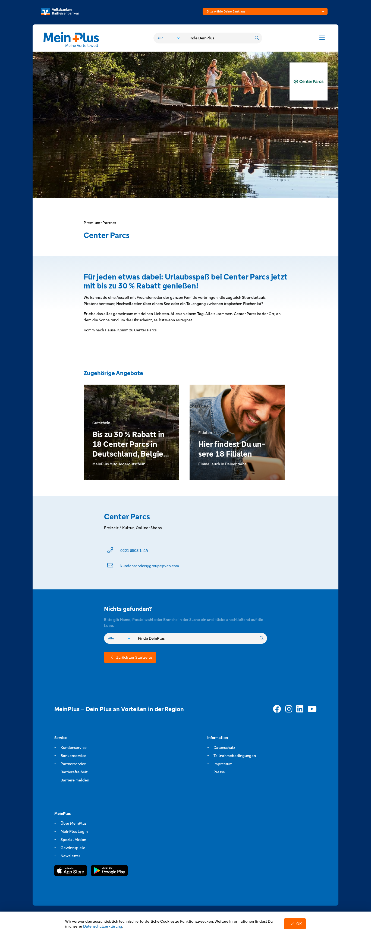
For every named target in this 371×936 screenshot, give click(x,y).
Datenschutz (224, 747)
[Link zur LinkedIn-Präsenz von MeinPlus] (299, 709)
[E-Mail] (110, 565)
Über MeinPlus (73, 823)
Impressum (222, 763)
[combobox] (265, 11)
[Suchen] (256, 38)
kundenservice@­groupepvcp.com (149, 565)
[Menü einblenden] (322, 38)
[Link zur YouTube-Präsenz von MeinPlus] (312, 709)
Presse (219, 771)
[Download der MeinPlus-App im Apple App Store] (70, 871)
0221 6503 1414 (134, 550)
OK (299, 923)
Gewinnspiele (73, 847)
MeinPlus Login (74, 831)
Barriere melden (75, 780)
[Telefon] (110, 550)
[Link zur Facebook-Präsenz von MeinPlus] (277, 709)
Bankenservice (73, 755)
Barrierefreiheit (74, 771)
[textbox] (265, 11)
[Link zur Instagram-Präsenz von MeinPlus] (288, 709)
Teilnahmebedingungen (234, 755)
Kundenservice (74, 747)
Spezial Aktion (73, 839)
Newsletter (70, 855)
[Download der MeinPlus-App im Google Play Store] (109, 871)
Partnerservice (73, 763)
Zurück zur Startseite (134, 657)
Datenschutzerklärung (102, 926)
